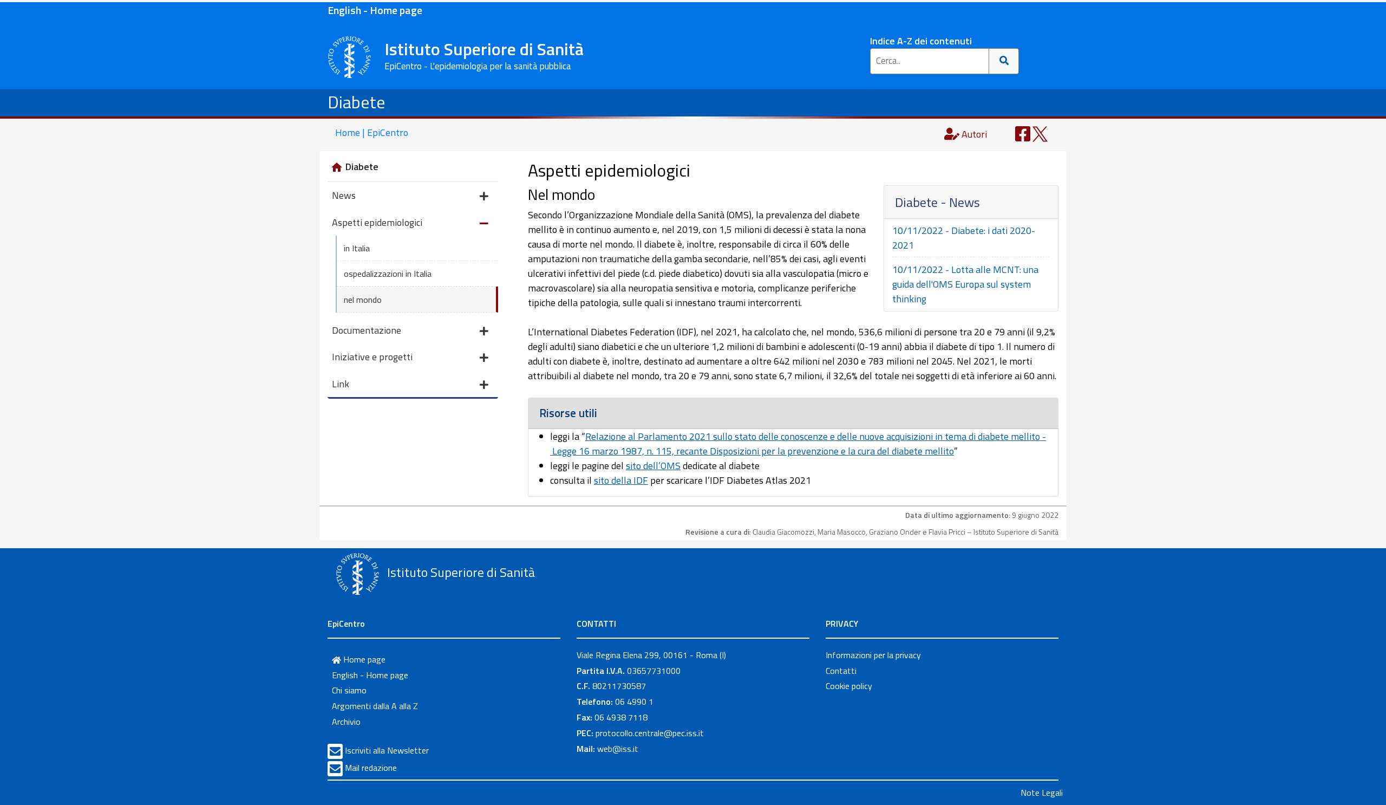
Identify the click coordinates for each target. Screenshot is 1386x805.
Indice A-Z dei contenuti (921, 41)
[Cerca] (1004, 61)
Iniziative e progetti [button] (372, 356)
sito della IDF (621, 480)
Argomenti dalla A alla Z (375, 705)
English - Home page (375, 10)
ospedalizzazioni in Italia (388, 273)
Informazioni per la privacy (873, 654)
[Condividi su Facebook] (1022, 133)
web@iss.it (617, 748)
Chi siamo (349, 690)
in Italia (357, 248)
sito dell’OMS (653, 465)
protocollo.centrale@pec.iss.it (650, 732)
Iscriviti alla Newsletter (387, 750)
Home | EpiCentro (371, 132)
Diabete (356, 102)
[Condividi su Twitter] (1040, 133)
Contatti (841, 670)
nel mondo (363, 299)
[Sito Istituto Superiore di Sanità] (357, 573)
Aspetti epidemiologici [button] (377, 222)
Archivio (346, 721)
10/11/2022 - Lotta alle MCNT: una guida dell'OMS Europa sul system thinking (965, 284)
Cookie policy (849, 685)
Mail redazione (371, 767)
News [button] (344, 195)
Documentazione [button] (366, 330)
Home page (363, 659)
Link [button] (340, 383)
